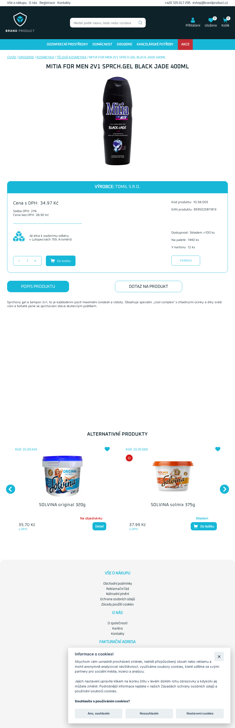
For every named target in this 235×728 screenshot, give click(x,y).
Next (222, 487)
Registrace (47, 3)
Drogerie (124, 44)
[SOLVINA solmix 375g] (173, 476)
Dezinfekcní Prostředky (67, 44)
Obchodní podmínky (117, 583)
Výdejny (186, 260)
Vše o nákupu (17, 3)
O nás (33, 3)
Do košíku (63, 261)
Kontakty (63, 3)
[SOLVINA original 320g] (62, 476)
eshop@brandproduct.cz (210, 3)
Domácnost (102, 44)
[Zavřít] (219, 656)
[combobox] (108, 22)
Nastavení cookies (200, 713)
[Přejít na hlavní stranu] (20, 31)
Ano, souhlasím (99, 713)
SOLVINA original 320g (62, 505)
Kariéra (117, 628)
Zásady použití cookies (117, 604)
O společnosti (117, 623)
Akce (185, 44)
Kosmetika (45, 57)
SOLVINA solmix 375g (173, 505)
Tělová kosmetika (72, 57)
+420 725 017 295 (177, 3)
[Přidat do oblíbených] (107, 449)
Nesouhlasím (149, 713)
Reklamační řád (117, 589)
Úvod (11, 57)
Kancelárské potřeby (155, 44)
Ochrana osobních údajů (117, 599)
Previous (8, 487)
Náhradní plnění (117, 594)
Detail (99, 526)
